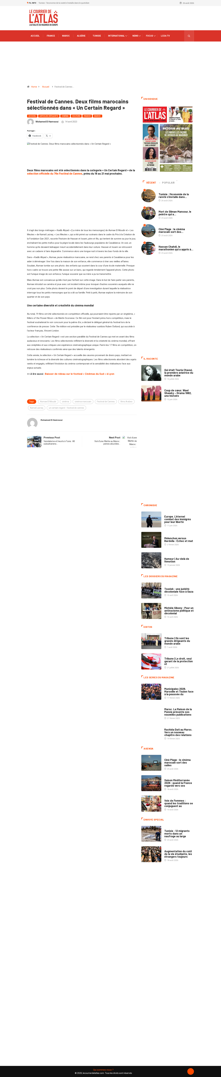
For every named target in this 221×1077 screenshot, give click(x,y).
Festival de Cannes (106, 401)
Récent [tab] (151, 182)
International (116, 36)
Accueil (35, 36)
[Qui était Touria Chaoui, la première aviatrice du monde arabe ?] (151, 373)
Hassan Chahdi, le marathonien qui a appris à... (176, 248)
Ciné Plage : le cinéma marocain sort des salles (177, 762)
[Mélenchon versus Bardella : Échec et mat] (151, 540)
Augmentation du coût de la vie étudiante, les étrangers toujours (178, 854)
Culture (76, 116)
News (135, 36)
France (51, 36)
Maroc (66, 36)
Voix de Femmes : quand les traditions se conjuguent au (178, 803)
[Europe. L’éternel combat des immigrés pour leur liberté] (151, 519)
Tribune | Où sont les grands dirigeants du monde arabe (177, 640)
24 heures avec (171, 727)
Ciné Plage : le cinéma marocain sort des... (172, 230)
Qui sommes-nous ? (103, 1069)
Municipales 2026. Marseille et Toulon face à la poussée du (178, 691)
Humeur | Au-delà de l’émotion (176, 560)
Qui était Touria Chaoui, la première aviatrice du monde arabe (178, 372)
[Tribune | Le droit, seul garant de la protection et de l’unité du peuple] (151, 661)
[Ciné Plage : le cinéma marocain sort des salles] (151, 763)
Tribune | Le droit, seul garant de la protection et (178, 661)
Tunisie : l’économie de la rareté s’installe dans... (174, 196)
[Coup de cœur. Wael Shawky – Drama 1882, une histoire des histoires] (151, 393)
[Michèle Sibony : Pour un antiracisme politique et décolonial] (151, 611)
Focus (149, 36)
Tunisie (97, 36)
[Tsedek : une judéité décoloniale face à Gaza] (151, 590)
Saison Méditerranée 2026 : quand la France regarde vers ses (178, 783)
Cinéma (65, 116)
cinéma (65, 401)
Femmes (168, 605)
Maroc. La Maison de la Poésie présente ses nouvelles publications (178, 712)
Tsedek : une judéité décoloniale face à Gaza (178, 590)
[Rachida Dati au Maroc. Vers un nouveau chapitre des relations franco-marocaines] (151, 732)
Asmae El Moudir (48, 401)
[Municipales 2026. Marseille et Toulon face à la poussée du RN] (151, 692)
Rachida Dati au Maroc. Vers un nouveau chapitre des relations (178, 732)
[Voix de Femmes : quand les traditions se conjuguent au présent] (151, 803)
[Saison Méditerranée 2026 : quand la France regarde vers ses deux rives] (151, 783)
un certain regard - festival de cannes (66, 408)
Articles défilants (49, 116)
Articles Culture (172, 367)
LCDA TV (165, 36)
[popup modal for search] (189, 36)
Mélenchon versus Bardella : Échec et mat (178, 540)
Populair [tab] (168, 182)
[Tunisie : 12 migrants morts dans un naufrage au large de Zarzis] (151, 834)
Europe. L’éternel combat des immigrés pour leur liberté (177, 519)
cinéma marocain (83, 401)
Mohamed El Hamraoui (47, 121)
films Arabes (126, 401)
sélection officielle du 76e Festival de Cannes (54, 173)
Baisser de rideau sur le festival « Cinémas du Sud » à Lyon (79, 373)
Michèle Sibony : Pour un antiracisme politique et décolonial (179, 610)
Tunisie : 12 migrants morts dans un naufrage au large (177, 833)
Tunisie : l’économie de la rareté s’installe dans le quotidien (64, 3)
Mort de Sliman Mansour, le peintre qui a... (175, 213)
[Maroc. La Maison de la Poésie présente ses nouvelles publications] (151, 712)
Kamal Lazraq (36, 408)
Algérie (81, 36)
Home (34, 87)
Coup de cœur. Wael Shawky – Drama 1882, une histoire (178, 393)
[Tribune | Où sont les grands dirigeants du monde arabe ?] (151, 641)
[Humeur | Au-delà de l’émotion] (151, 560)
